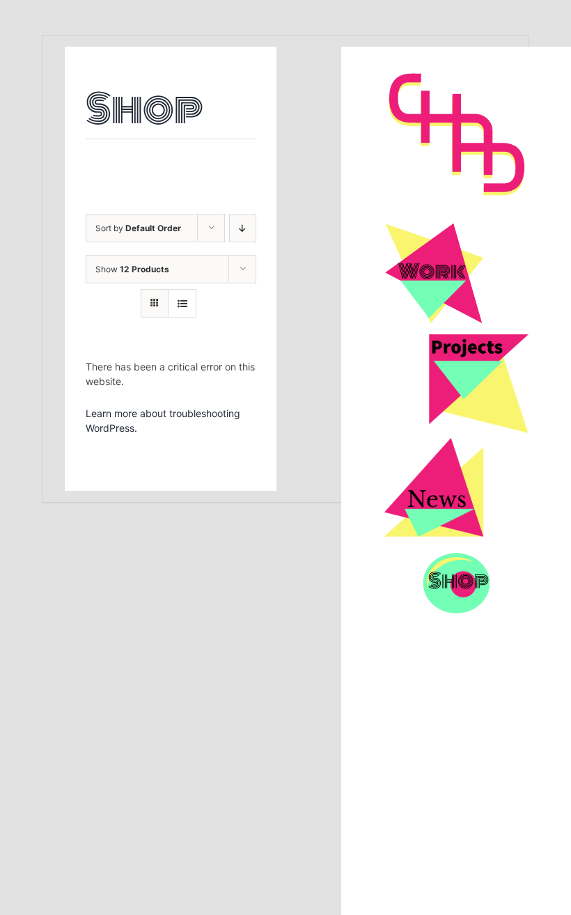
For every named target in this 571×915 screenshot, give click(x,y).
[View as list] (182, 303)
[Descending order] (242, 228)
